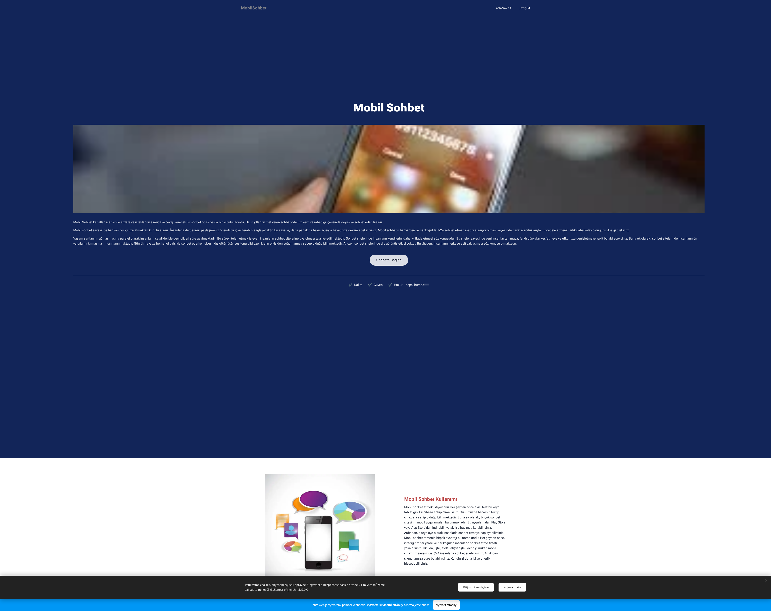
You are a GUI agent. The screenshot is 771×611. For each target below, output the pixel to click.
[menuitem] (505, 8)
